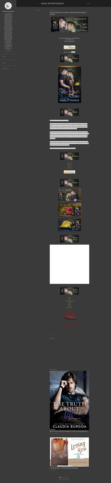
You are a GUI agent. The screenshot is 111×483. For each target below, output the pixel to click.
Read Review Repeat (8, 11)
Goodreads (73, 52)
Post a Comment (55, 433)
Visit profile (8, 50)
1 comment (54, 470)
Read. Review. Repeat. (52, 3)
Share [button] (38, 10)
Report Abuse (5, 68)
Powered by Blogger (64, 477)
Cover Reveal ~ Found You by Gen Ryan (64, 468)
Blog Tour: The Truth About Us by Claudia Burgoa (68, 431)
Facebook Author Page (69, 300)
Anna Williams (66, 479)
